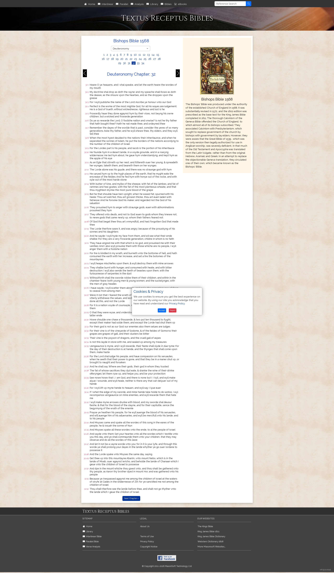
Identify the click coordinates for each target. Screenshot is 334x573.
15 (158, 54)
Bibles (167, 4)
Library (153, 4)
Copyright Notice (148, 546)
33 (138, 63)
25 (145, 58)
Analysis (138, 4)
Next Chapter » (131, 498)
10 (135, 54)
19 (117, 58)
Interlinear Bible (93, 536)
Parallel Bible (92, 541)
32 (134, 63)
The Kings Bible (205, 526)
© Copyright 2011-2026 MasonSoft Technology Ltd (167, 566)
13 (148, 54)
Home (91, 4)
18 (112, 58)
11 (140, 54)
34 (143, 63)
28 (159, 58)
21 (126, 58)
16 (103, 58)
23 (136, 58)
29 (120, 63)
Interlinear (106, 4)
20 (122, 58)
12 (144, 54)
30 (124, 63)
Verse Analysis (92, 546)
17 (108, 58)
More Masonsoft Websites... (212, 546)
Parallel (123, 4)
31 (129, 63)
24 (140, 58)
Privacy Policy (147, 541)
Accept (162, 310)
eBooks (182, 4)
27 (155, 58)
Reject (172, 310)
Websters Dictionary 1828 (210, 541)
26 (150, 58)
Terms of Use (147, 536)
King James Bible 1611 (208, 531)
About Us (145, 526)
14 (153, 54)
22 (131, 58)
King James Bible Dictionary (211, 536)
